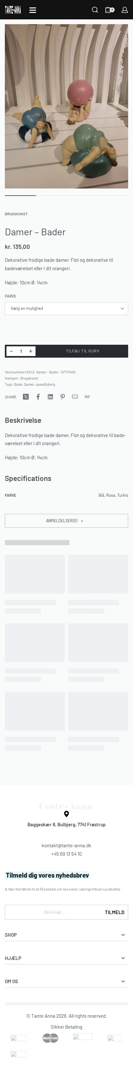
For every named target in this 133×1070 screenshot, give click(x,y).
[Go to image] (20, 195)
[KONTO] (124, 9)
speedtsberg (45, 384)
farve (10, 296)
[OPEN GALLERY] (66, 106)
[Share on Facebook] (38, 397)
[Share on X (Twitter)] (26, 397)
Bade (18, 384)
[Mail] (75, 397)
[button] (66, 521)
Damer (29, 384)
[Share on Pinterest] (63, 397)
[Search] (95, 9)
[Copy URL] (87, 397)
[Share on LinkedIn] (50, 397)
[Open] (32, 10)
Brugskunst (16, 214)
